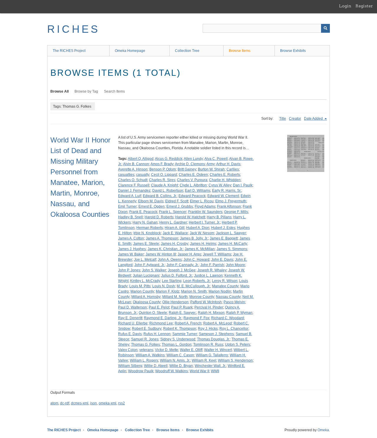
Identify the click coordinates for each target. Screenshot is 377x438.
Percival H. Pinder (208, 307)
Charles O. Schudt (132, 180)
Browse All (59, 91)
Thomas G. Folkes (145, 344)
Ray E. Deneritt (130, 318)
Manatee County (225, 286)
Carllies (232, 169)
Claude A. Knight (164, 185)
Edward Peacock (192, 196)
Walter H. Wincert (218, 350)
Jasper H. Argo (189, 254)
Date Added (314, 119)
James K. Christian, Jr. (165, 249)
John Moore (235, 265)
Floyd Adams (205, 206)
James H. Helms (203, 244)
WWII (215, 371)
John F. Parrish (212, 265)
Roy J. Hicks (208, 329)
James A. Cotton (131, 238)
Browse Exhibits (293, 51)
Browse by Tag (86, 91)
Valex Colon (128, 350)
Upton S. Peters (237, 344)
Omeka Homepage (130, 51)
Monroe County (201, 297)
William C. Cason (180, 355)
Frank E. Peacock (143, 212)
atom (54, 403)
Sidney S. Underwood (177, 339)
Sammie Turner (184, 334)
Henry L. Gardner (173, 222)
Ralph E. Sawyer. (182, 313)
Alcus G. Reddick (168, 159)
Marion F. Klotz (167, 291)
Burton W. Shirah (211, 169)
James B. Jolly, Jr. (194, 238)
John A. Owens (170, 259)
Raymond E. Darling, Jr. (163, 318)
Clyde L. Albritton (193, 185)
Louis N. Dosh (163, 286)
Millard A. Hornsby (146, 297)
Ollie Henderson (175, 302)
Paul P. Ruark (182, 307)
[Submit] (325, 28)
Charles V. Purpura (192, 180)
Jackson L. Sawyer (231, 233)
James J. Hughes (132, 249)
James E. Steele (146, 244)
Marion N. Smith (194, 291)
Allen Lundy (193, 159)
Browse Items (239, 51)
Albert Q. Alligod (140, 159)
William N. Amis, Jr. (175, 360)
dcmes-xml (79, 403)
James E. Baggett (224, 238)
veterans (146, 350)
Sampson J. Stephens (216, 334)
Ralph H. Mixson (211, 313)
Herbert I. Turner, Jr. (204, 222)
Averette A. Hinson (133, 169)
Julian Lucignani (146, 275)
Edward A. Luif (129, 196)
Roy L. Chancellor (233, 329)
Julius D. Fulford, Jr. (176, 275)
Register (364, 6)
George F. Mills (236, 212)
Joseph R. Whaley (211, 270)
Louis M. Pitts (140, 286)
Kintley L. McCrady (145, 281)
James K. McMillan (200, 249)
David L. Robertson (167, 190)
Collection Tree (187, 51)
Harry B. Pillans (219, 217)
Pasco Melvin (234, 302)
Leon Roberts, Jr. (196, 281)
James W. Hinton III (160, 254)
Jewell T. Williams (217, 254)
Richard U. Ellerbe (133, 323)
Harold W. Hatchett (190, 217)
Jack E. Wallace (175, 233)
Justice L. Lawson (208, 275)
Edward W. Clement (223, 196)
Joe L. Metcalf (145, 259)
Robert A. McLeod (217, 323)
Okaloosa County (147, 302)
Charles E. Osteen (193, 175)
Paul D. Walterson (132, 307)
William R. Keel (204, 360)
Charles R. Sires (162, 180)
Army (210, 164)
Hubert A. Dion (197, 228)
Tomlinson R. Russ (208, 344)
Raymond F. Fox (196, 318)
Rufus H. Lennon (157, 334)
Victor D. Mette (166, 350)
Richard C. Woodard (227, 318)
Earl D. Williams (197, 190)
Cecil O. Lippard (164, 175)
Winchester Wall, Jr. (210, 366)
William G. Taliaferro (212, 355)
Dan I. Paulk (242, 185)
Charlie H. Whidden (225, 180)
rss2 (121, 403)
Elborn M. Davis (150, 201)
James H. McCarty (232, 244)
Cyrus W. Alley (220, 185)
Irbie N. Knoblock (147, 233)
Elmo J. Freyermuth (230, 201)
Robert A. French (188, 323)
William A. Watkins (150, 355)
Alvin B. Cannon (136, 164)
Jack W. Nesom (202, 233)
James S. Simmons (231, 249)
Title (282, 119)
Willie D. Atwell (156, 366)
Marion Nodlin (220, 291)
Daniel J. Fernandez (134, 190)
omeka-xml (107, 403)
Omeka (323, 430)
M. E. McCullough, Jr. (193, 286)
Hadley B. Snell (130, 217)
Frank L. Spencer (172, 212)
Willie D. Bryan (181, 366)
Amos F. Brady (162, 164)
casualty (142, 175)
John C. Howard (196, 259)
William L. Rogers (144, 360)
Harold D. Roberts (159, 217)
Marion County (142, 291)
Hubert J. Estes (223, 228)
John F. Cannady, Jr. (182, 265)
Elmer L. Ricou (202, 201)
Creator (295, 119)
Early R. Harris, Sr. (226, 190)
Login (345, 6)
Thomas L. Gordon (176, 344)
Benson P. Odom (162, 169)
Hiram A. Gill (174, 228)
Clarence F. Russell (133, 185)
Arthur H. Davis (228, 164)
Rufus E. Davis (130, 334)
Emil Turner (127, 206)
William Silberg (130, 366)
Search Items (114, 91)
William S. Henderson (235, 360)
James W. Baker (131, 254)
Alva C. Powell (216, 159)
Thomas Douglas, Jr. (213, 339)
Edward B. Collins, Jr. (160, 196)
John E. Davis (222, 259)
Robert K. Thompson (179, 329)
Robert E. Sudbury (146, 329)
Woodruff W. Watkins (171, 371)
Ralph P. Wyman (239, 313)
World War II (199, 371)
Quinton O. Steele (153, 313)
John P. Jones (129, 270)
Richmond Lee (161, 323)
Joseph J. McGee (182, 270)
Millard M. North (175, 297)
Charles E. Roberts (225, 175)
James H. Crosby (174, 244)
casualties (126, 175)
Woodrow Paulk (140, 371)
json (93, 403)
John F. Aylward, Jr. (149, 265)
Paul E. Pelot (159, 307)
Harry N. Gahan (145, 222)
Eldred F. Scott (176, 201)
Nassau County (228, 297)
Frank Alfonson (229, 206)
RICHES (73, 29)
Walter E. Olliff (191, 350)
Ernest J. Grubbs (179, 206)
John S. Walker (154, 270)
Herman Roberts (149, 228)
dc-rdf (64, 403)
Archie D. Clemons (190, 164)
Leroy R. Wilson (224, 281)
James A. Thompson (162, 238)
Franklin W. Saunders (205, 212)
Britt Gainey (187, 169)
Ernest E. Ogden (151, 206)
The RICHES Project (69, 51)
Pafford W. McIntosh (206, 302)
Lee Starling (171, 281)
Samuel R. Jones (144, 339)
